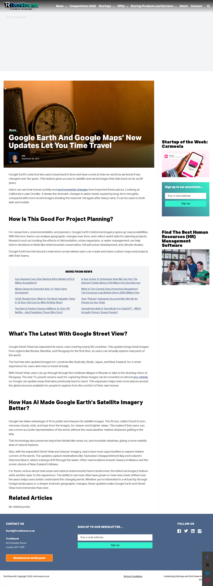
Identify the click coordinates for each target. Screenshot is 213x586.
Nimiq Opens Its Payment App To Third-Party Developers (41, 291)
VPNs (121, 6)
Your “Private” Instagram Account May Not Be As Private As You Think (109, 301)
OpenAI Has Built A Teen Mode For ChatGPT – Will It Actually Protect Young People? (111, 310)
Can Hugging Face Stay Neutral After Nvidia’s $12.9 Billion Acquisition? (44, 281)
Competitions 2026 (83, 6)
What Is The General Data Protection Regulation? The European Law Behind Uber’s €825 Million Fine (110, 291)
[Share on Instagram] (207, 580)
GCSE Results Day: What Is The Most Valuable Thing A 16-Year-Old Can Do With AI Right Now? (45, 301)
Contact (196, 6)
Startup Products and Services (152, 6)
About (183, 6)
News (60, 6)
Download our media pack (29, 557)
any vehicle (140, 377)
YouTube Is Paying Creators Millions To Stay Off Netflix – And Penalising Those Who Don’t (42, 310)
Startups (105, 6)
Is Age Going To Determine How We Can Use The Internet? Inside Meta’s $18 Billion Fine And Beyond (110, 281)
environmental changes (73, 189)
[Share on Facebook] (207, 557)
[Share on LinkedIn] (207, 572)
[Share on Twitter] (207, 565)
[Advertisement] (99, 44)
